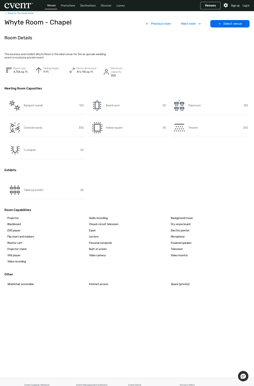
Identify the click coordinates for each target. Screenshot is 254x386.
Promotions (68, 5)
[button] (243, 376)
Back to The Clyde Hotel (20, 13)
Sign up (235, 5)
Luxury (121, 5)
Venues (51, 5)
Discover (106, 5)
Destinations (88, 5)
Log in (246, 5)
